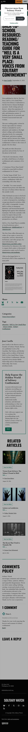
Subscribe (20, 18)
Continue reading (14, 23)
